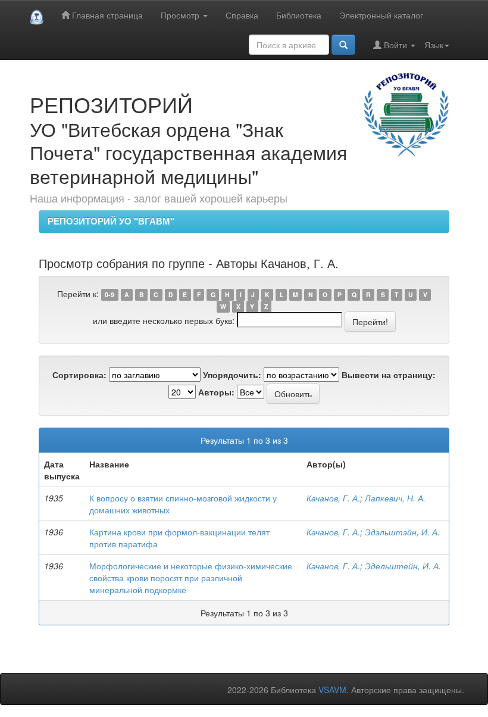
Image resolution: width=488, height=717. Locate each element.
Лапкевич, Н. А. (395, 498)
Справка (242, 15)
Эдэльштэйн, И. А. (402, 532)
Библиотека (298, 15)
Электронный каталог (381, 15)
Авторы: (216, 392)
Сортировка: (79, 375)
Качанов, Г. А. (333, 498)
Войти (395, 45)
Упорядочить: (232, 375)
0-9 (109, 294)
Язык (433, 45)
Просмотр (181, 15)
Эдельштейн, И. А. (403, 566)
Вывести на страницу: (389, 375)
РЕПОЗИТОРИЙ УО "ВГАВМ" (111, 220)
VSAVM (332, 690)
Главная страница (106, 15)
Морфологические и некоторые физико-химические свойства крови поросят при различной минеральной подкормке (190, 578)
